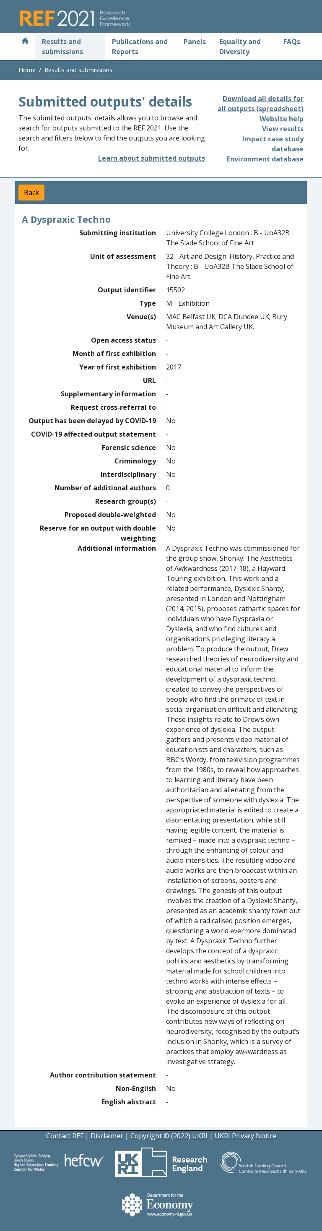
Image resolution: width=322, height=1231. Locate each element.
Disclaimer (107, 1135)
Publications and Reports (140, 46)
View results (283, 128)
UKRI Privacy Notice (245, 1135)
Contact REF (64, 1135)
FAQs (291, 41)
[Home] (25, 41)
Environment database (265, 159)
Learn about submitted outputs (151, 158)
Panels (195, 41)
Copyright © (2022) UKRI (169, 1135)
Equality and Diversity (240, 46)
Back (31, 192)
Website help (282, 118)
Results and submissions (62, 46)
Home (27, 70)
